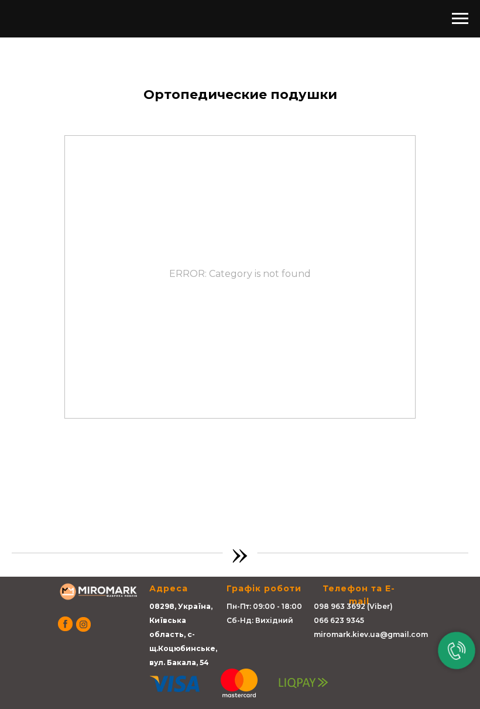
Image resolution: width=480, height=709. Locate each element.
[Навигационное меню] (460, 19)
